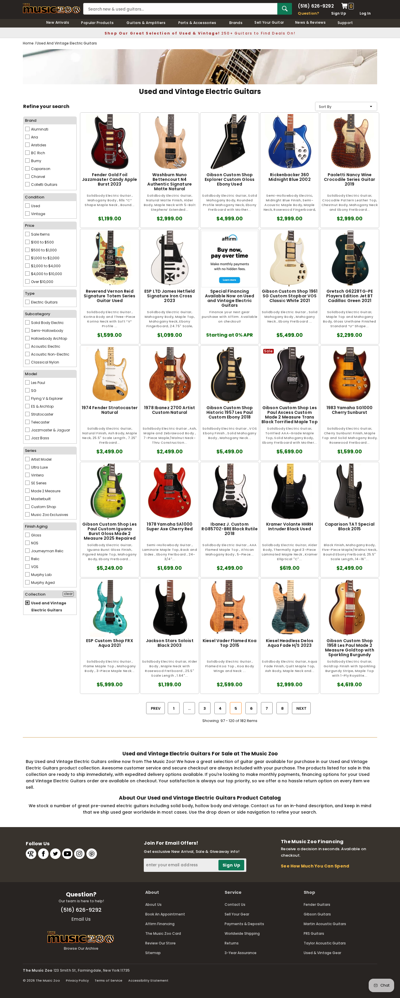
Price (29, 225)
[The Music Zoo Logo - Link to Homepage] (51, 8)
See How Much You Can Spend (315, 866)
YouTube (67, 853)
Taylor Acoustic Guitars (325, 943)
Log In (365, 13)
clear (68, 593)
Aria (34, 137)
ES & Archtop (42, 406)
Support (345, 22)
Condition (34, 197)
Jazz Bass (39, 437)
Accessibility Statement (148, 980)
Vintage (37, 213)
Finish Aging (36, 526)
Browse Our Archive (81, 948)
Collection (35, 594)
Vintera (37, 475)
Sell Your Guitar (269, 22)
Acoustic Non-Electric (49, 354)
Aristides (38, 145)
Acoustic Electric (45, 346)
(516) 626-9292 (316, 6)
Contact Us (235, 904)
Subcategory (37, 314)
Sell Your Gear (237, 914)
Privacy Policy (77, 980)
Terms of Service (108, 980)
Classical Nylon (44, 362)
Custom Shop (43, 506)
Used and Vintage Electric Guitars (48, 607)
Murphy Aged (42, 582)
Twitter (55, 853)
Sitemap (153, 952)
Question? (308, 13)
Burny (35, 160)
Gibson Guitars (317, 914)
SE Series (38, 483)
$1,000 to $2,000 (44, 257)
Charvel (37, 176)
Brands (236, 22)
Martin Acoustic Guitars (325, 923)
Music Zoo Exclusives (49, 514)
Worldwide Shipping (242, 933)
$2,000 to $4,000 (45, 265)
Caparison (40, 168)
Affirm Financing (160, 923)
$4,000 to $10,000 (46, 273)
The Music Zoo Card (163, 933)
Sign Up (338, 13)
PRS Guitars (314, 933)
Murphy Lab (41, 574)
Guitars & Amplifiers (146, 22)
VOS (34, 566)
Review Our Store (160, 943)
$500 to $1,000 (43, 250)
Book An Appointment (165, 914)
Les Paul (37, 382)
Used (35, 205)
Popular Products (97, 22)
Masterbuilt (40, 498)
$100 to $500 (42, 242)
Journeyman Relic (47, 550)
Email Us (81, 919)
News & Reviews (310, 22)
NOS (34, 543)
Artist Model (41, 459)
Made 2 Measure (45, 490)
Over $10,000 (41, 281)
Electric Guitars (44, 302)
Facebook (43, 853)
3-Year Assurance (241, 952)
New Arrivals (57, 22)
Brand (30, 120)
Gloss (35, 535)
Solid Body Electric (47, 322)
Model (31, 374)
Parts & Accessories (197, 22)
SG (33, 390)
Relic (35, 558)
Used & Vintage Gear (322, 952)
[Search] (284, 9)
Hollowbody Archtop (48, 338)
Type (30, 293)
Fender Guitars (317, 904)
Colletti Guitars (43, 184)
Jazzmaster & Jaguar (50, 430)
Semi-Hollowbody (46, 330)
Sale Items (40, 234)
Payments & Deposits (244, 923)
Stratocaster (41, 414)
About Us (153, 904)
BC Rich (37, 152)
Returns (232, 943)
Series (30, 450)
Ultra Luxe (39, 467)
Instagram (79, 853)
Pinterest (91, 853)
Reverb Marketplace (31, 853)
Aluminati (39, 129)
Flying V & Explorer (46, 398)
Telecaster (39, 422)
